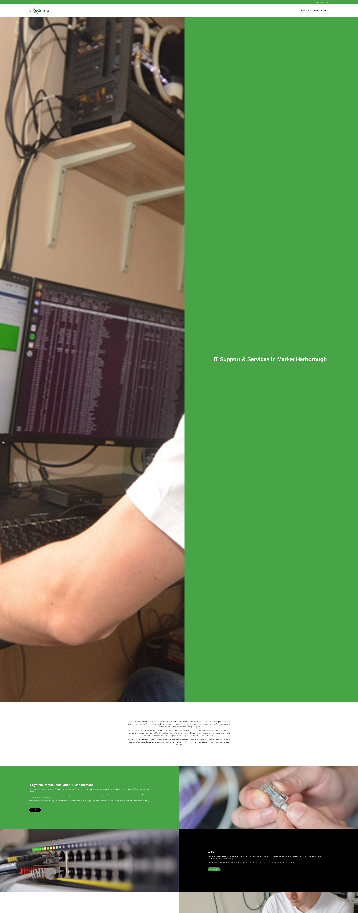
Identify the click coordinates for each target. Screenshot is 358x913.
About (309, 10)
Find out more (35, 810)
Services (317, 10)
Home (303, 10)
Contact (326, 10)
